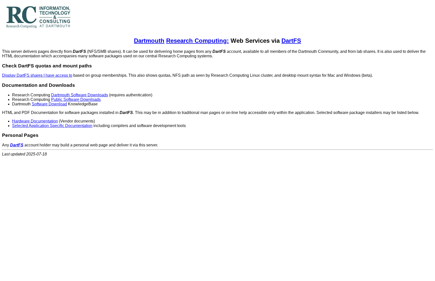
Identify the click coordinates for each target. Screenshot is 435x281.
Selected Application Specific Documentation (52, 126)
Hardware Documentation (35, 121)
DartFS (291, 40)
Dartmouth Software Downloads (79, 95)
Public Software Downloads (76, 99)
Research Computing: (197, 40)
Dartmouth (149, 40)
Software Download (49, 104)
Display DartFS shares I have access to (37, 75)
